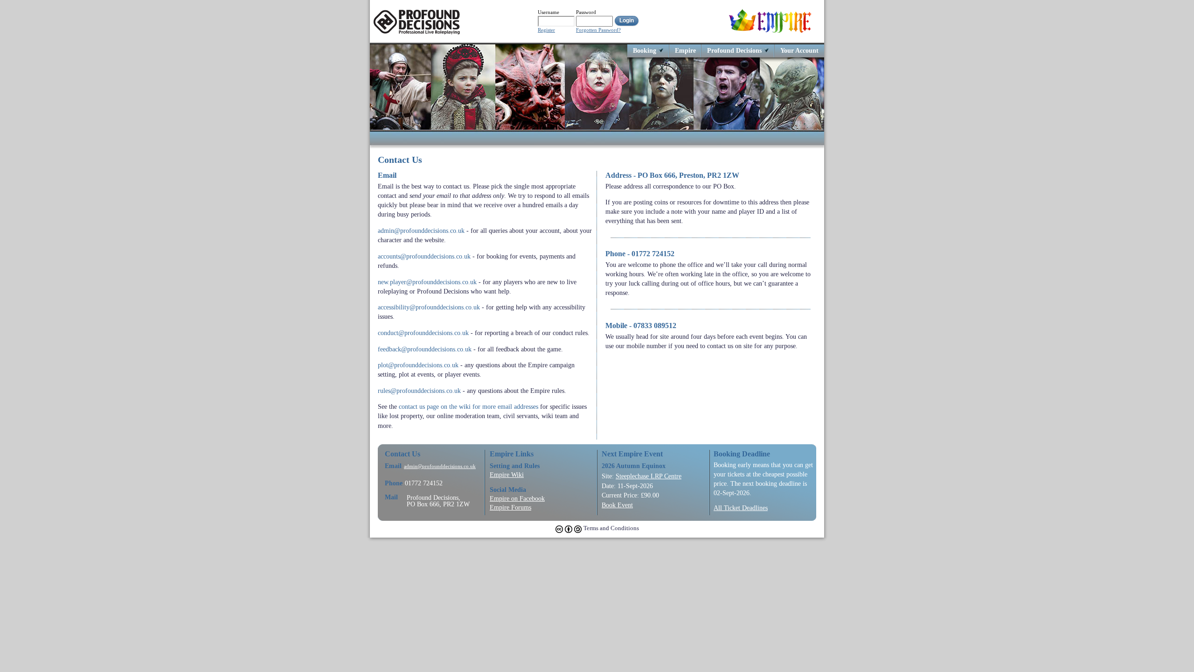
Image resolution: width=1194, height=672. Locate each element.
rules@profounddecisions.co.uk (419, 390)
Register (546, 30)
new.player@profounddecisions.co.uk (427, 282)
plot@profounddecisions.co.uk (418, 365)
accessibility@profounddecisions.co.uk (429, 307)
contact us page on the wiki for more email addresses (468, 406)
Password (586, 12)
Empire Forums (510, 507)
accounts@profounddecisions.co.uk (424, 256)
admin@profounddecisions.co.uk (421, 230)
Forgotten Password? (598, 30)
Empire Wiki (507, 474)
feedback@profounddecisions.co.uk (425, 349)
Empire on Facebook (517, 498)
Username (548, 12)
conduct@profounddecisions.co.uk (423, 332)
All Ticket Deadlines (741, 507)
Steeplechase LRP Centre (648, 476)
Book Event (617, 505)
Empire (685, 50)
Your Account (799, 50)
